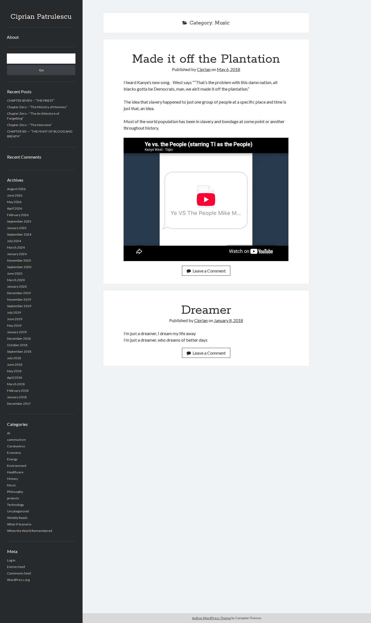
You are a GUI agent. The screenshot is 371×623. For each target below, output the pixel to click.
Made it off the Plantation (206, 59)
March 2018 (16, 384)
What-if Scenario (19, 524)
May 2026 (14, 202)
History (12, 479)
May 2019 (14, 325)
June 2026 (14, 195)
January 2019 (17, 332)
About (13, 37)
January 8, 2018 (228, 320)
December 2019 (19, 293)
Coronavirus (16, 446)
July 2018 (14, 358)
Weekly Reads (17, 518)
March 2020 (16, 280)
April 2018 (14, 377)
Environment (16, 466)
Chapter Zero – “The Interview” (29, 125)
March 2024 (16, 247)
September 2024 (19, 234)
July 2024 (14, 241)
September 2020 (19, 267)
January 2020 (17, 286)
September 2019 (19, 306)
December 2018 (19, 338)
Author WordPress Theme (211, 618)
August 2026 (16, 189)
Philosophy (15, 492)
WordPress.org (18, 580)
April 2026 (14, 208)
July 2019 (14, 312)
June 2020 (14, 273)
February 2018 (18, 390)
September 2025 (19, 221)
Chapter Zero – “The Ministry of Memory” (37, 107)
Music (11, 485)
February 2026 (18, 215)
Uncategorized (18, 511)
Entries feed (16, 567)
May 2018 (14, 371)
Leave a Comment (209, 270)
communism (16, 440)
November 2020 (19, 260)
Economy (14, 453)
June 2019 (14, 319)
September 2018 (19, 351)
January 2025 (17, 228)
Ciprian (203, 69)
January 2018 (17, 397)
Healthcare (15, 472)
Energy (12, 459)
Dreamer (206, 310)
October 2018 (17, 345)
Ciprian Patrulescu (41, 16)
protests (13, 498)
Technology (15, 505)
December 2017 (19, 404)
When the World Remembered (29, 531)
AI (8, 433)
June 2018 (14, 364)
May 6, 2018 (228, 69)
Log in (11, 560)
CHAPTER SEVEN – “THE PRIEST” (31, 100)
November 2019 (19, 299)
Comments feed (19, 573)
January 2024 (17, 254)
